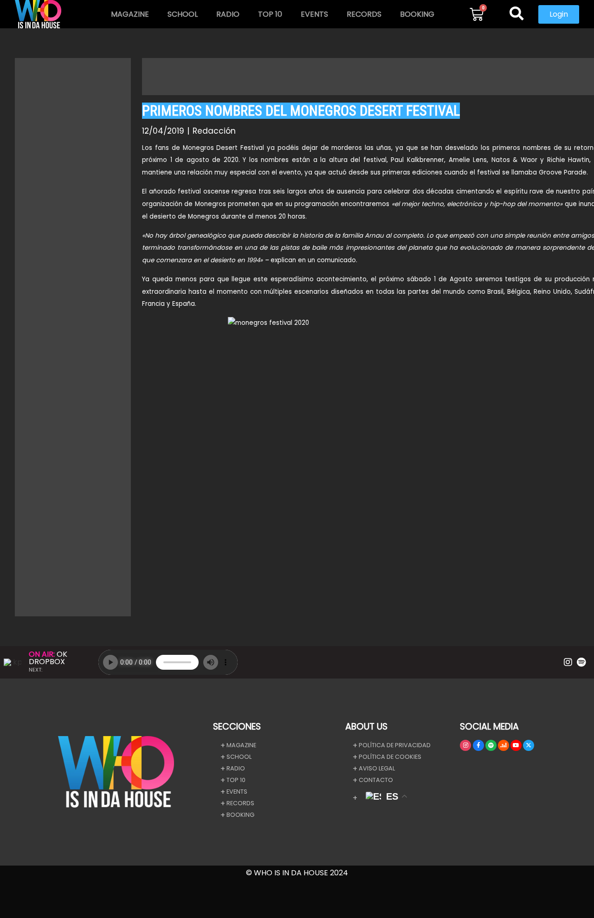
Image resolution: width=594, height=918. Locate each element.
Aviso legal (377, 768)
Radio (227, 14)
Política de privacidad (395, 745)
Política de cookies (390, 757)
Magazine (130, 14)
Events (314, 14)
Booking (417, 14)
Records (364, 14)
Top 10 (270, 14)
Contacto (376, 780)
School (183, 14)
